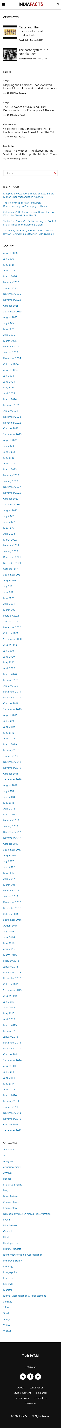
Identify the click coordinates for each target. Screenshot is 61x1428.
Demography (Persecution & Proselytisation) (27, 1213)
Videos (7, 1330)
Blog (5, 1190)
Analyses (7, 80)
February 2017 (11, 890)
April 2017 (9, 878)
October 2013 (11, 1124)
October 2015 (11, 984)
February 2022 (11, 545)
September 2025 (12, 311)
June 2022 (9, 522)
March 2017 (10, 884)
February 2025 (11, 346)
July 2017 (8, 861)
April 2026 (9, 270)
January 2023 (10, 481)
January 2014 (10, 1107)
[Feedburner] (23, 1376)
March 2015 (10, 1025)
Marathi (7, 1289)
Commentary (10, 1208)
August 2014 (10, 1066)
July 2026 (8, 258)
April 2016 (9, 949)
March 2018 (10, 814)
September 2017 (12, 849)
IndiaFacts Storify (12, 1260)
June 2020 (9, 656)
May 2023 (8, 457)
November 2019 (12, 697)
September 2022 (12, 504)
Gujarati (7, 1231)
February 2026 (11, 282)
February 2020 (11, 680)
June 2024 (9, 381)
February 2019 (11, 750)
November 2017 (12, 837)
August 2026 (10, 253)
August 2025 (10, 317)
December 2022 (12, 486)
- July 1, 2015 (42, 59)
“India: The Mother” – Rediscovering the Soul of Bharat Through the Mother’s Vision (30, 152)
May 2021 (8, 598)
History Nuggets (12, 1248)
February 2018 (11, 820)
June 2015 (9, 1007)
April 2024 (9, 393)
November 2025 (12, 299)
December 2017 (12, 832)
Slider (6, 1307)
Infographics (10, 1272)
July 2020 (8, 650)
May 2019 (8, 732)
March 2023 (10, 469)
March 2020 (10, 674)
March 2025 (10, 340)
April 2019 (9, 738)
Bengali (7, 1178)
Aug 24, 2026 (8, 93)
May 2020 (8, 662)
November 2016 (12, 908)
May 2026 (8, 264)
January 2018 (10, 826)
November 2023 (12, 422)
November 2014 (12, 1048)
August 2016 (10, 925)
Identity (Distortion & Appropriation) (23, 1254)
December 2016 (12, 902)
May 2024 (8, 387)
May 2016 (8, 943)
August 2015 (10, 995)
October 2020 (11, 633)
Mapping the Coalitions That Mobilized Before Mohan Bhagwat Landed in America (30, 86)
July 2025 (8, 323)
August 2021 (10, 580)
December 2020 (12, 627)
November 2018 (12, 767)
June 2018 (9, 797)
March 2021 (10, 609)
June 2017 (9, 867)
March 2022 (10, 539)
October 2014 (11, 1054)
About (20, 1387)
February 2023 (11, 475)
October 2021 (11, 568)
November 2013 (12, 1118)
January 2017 (10, 896)
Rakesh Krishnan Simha (27, 59)
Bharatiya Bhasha (12, 1184)
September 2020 (12, 639)
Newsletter (30, 1403)
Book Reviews (9, 146)
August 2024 (10, 370)
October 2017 (11, 843)
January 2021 (10, 621)
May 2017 (8, 873)
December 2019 (12, 691)
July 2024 (8, 375)
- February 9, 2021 (36, 40)
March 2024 (10, 399)
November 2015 (12, 978)
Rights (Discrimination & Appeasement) (25, 1295)
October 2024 (11, 364)
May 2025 (8, 329)
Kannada (8, 1284)
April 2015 (9, 1019)
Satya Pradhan (19, 137)
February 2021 (11, 615)
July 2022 (8, 516)
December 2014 (12, 1042)
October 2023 (11, 428)
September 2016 (12, 919)
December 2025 (12, 293)
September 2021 (12, 574)
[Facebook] (30, 1376)
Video (6, 1325)
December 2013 (12, 1112)
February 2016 (11, 960)
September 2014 (12, 1060)
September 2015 (12, 990)
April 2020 (9, 668)
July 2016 (8, 931)
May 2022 (8, 527)
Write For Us (36, 1387)
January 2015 (10, 1036)
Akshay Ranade (19, 115)
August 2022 (10, 510)
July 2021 (8, 586)
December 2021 (12, 557)
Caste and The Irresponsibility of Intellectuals (31, 31)
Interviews (8, 1278)
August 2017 (10, 855)
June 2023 (9, 451)
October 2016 (11, 914)
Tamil (6, 1313)
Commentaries (9, 124)
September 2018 (12, 779)
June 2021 (9, 592)
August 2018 (10, 785)
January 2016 (10, 966)
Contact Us (40, 1398)
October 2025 (11, 305)
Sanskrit (7, 1301)
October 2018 (11, 773)
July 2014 (8, 1071)
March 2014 (10, 1095)
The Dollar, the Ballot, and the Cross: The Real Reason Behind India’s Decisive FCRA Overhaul (28, 232)
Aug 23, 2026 (8, 115)
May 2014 (8, 1083)
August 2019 (10, 715)
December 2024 (12, 358)
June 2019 (9, 726)
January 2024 (10, 410)
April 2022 (9, 533)
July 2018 (8, 791)
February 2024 (11, 405)
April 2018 (9, 808)
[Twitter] (38, 1376)
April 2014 (9, 1089)
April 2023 (9, 463)
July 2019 (8, 720)
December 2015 (12, 972)
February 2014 (11, 1101)
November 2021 (12, 563)
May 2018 (8, 802)
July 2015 (8, 1001)
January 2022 (10, 551)
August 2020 (10, 644)
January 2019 (10, 756)
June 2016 (9, 937)
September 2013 (12, 1130)
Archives (7, 1172)
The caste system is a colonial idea (33, 52)
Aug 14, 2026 (8, 137)
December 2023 (12, 416)
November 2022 (12, 492)
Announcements (12, 1167)
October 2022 (11, 498)
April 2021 (9, 603)
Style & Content (22, 1392)
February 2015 (11, 1031)
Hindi (6, 1237)
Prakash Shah (23, 40)
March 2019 (10, 744)
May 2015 (8, 1013)
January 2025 (10, 352)
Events (6, 1219)
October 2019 (11, 703)
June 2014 (9, 1077)
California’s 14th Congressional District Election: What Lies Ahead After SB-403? (28, 130)
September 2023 (12, 434)
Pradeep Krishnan (20, 159)
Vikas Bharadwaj (20, 93)
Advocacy (8, 1149)
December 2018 (12, 761)
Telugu (7, 1319)
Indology (8, 1266)
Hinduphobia (10, 1243)
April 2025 (9, 334)
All (4, 1155)
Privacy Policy (22, 1398)
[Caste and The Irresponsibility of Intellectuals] (10, 32)
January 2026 (10, 288)
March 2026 (10, 276)
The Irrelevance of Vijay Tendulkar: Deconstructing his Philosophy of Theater (28, 108)
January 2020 (10, 685)
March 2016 (10, 954)
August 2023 (10, 440)
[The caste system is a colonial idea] (10, 54)
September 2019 (12, 709)
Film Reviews (10, 1225)
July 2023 (8, 446)
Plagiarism (41, 1392)
